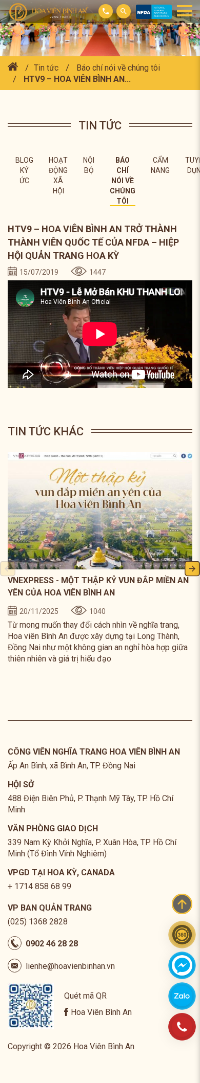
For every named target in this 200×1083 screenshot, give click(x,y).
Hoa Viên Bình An (101, 1012)
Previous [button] (7, 569)
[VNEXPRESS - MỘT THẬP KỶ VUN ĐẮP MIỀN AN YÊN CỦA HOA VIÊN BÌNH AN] (100, 510)
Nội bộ (88, 165)
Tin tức (46, 68)
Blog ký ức (24, 170)
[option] (100, 558)
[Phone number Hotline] (105, 11)
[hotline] (182, 1026)
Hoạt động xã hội (58, 175)
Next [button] (192, 569)
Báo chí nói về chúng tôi (118, 68)
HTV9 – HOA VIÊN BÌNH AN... (76, 79)
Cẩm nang (160, 165)
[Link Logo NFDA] (154, 16)
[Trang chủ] (13, 68)
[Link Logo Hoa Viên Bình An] (51, 11)
